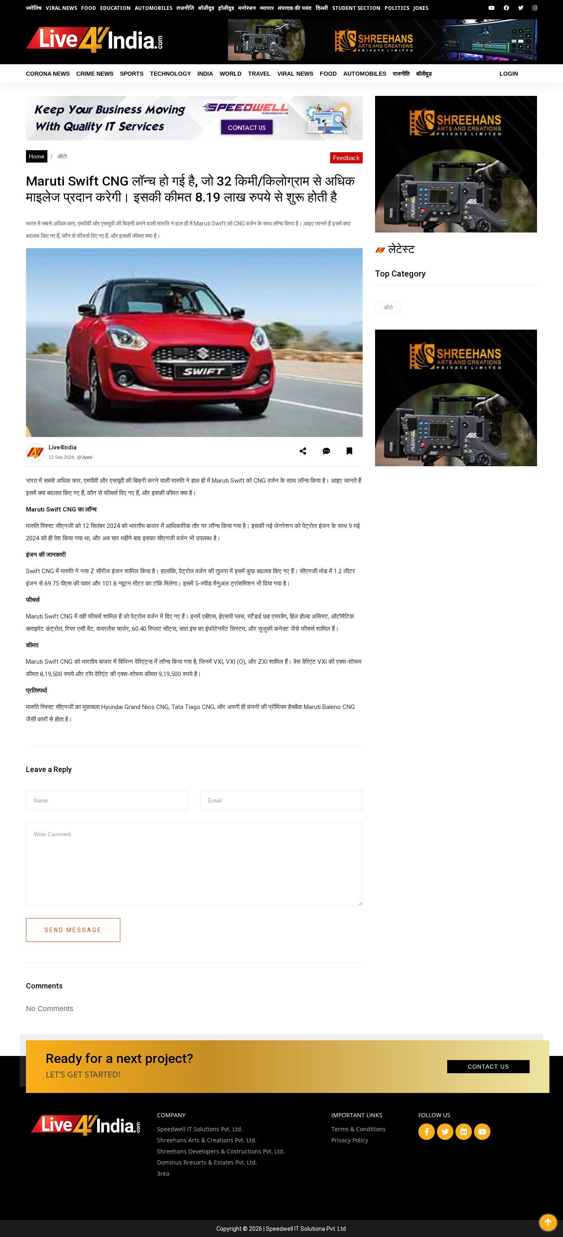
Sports (131, 73)
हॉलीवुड (226, 8)
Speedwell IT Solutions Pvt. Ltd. (200, 1129)
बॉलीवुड (206, 8)
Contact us (488, 1066)
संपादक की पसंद (295, 8)
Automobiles (153, 8)
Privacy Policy (349, 1140)
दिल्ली (322, 8)
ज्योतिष (34, 8)
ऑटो (61, 156)
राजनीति (185, 8)
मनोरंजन (247, 8)
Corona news (48, 73)
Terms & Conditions (358, 1129)
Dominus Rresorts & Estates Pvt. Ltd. (207, 1162)
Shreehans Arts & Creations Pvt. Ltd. (207, 1140)
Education (115, 8)
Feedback (346, 157)
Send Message (73, 930)
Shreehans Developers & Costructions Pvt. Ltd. (221, 1151)
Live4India (63, 447)
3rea (163, 1173)
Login (509, 73)
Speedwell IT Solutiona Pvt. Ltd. (306, 1228)
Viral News (61, 8)
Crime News (94, 73)
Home (37, 156)
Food (88, 8)
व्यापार (267, 8)
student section (356, 8)
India (205, 73)
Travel (259, 73)
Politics (397, 8)
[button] (303, 451)
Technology (170, 73)
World (231, 73)
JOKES (420, 8)
